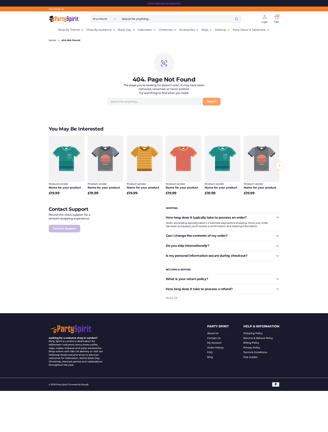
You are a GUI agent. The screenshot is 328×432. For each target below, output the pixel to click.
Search (211, 101)
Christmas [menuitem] (166, 29)
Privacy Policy (251, 347)
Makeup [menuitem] (220, 29)
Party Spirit (61, 384)
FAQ (209, 352)
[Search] (237, 19)
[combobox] (180, 19)
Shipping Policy (253, 333)
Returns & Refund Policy (258, 338)
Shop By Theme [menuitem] (69, 29)
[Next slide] (279, 165)
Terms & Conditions (255, 352)
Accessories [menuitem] (187, 29)
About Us (212, 333)
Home (52, 40)
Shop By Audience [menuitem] (98, 29)
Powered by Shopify (78, 384)
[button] (265, 19)
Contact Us (213, 338)
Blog (210, 357)
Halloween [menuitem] (145, 29)
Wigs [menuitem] (204, 29)
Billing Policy (251, 342)
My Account (214, 342)
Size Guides (250, 357)
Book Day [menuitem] (124, 29)
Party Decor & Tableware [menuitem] (249, 29)
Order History (215, 347)
